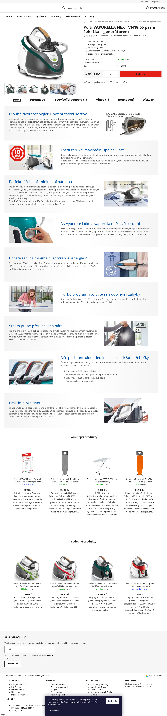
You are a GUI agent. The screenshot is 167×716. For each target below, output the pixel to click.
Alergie (54, 689)
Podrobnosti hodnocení (121, 35)
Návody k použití (58, 695)
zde (58, 704)
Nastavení (54, 710)
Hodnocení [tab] (126, 100)
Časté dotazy (56, 692)
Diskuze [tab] (148, 100)
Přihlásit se (13, 663)
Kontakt (93, 695)
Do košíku (140, 74)
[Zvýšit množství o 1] (116, 74)
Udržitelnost (16, 692)
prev (6, 488)
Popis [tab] (17, 100)
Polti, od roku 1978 (19, 684)
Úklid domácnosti (58, 684)
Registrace (156, 2)
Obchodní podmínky (99, 684)
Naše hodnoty (17, 689)
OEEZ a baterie (96, 689)
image (2, 714)
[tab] (24, 680)
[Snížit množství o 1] (104, 74)
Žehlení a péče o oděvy (60, 687)
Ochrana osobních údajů (101, 692)
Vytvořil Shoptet (156, 675)
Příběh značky (17, 687)
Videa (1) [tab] (102, 100)
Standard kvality (18, 695)
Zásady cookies (17, 710)
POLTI (143, 35)
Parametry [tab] (38, 100)
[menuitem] (8, 16)
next (161, 488)
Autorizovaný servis (98, 687)
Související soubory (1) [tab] (71, 100)
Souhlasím (113, 701)
